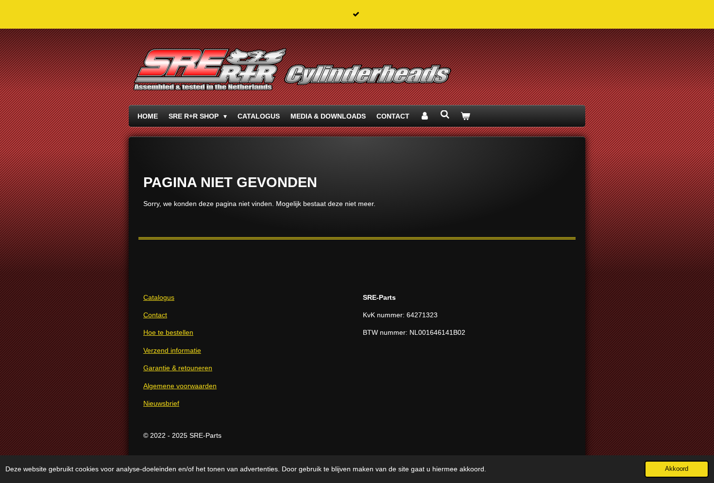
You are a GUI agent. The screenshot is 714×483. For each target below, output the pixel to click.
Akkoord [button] (676, 469)
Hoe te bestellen (168, 332)
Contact (155, 315)
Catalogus (158, 297)
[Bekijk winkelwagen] (465, 116)
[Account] (425, 116)
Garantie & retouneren (177, 368)
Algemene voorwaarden (180, 386)
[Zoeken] (445, 115)
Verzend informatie (172, 350)
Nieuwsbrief (161, 403)
